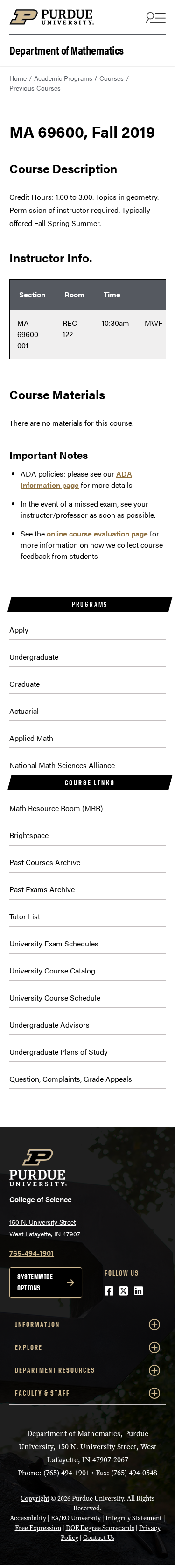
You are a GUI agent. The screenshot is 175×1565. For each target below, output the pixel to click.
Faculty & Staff (42, 1393)
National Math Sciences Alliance (62, 765)
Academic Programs (63, 78)
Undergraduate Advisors (49, 1024)
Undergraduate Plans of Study (58, 1051)
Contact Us (98, 1537)
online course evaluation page (97, 533)
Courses (111, 78)
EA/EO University (76, 1518)
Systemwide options (35, 1282)
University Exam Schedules (53, 943)
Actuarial (24, 710)
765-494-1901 (31, 1253)
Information (37, 1324)
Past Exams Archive (42, 889)
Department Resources (55, 1370)
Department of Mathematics (66, 49)
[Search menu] (154, 17)
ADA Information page (76, 479)
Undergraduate (33, 656)
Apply (18, 629)
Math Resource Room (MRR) (56, 808)
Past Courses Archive (44, 862)
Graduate (24, 683)
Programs (90, 604)
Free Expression (38, 1527)
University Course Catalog (52, 970)
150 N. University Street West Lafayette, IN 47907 (44, 1227)
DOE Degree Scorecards (100, 1527)
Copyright (35, 1498)
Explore (28, 1347)
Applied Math (31, 738)
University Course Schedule (54, 997)
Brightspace (29, 835)
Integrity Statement (133, 1518)
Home (18, 78)
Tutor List (24, 916)
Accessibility (28, 1518)
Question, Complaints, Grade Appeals (70, 1078)
